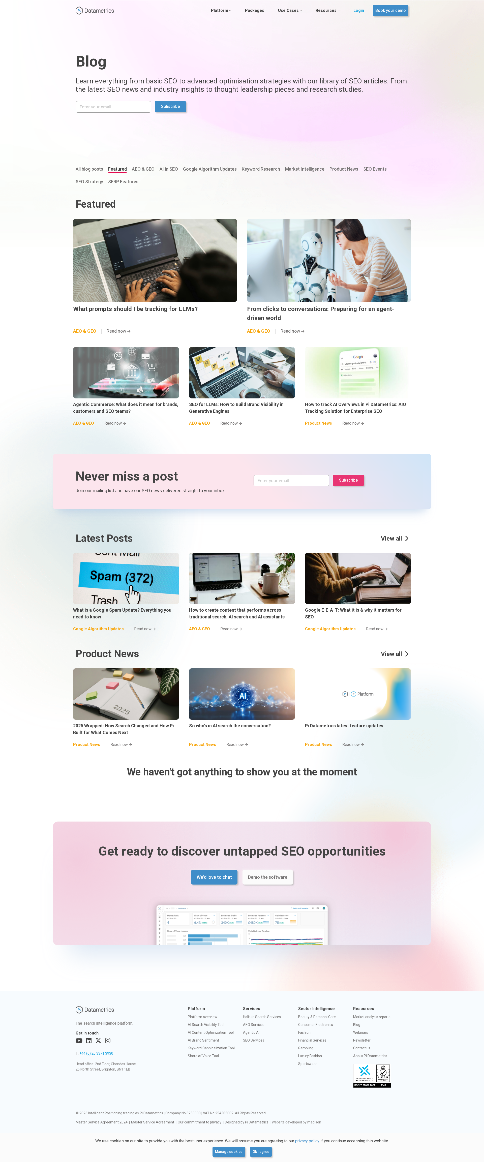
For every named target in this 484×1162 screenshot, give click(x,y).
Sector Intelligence (316, 1008)
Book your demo (390, 10)
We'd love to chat (214, 877)
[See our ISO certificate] (372, 1076)
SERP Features (123, 181)
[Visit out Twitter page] (98, 1040)
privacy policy (307, 1141)
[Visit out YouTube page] (79, 1040)
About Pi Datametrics (370, 1056)
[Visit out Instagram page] (107, 1040)
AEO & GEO (143, 169)
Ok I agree (261, 1152)
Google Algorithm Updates (210, 169)
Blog (356, 1025)
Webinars (360, 1032)
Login (358, 10)
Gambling (305, 1048)
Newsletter (362, 1040)
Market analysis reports (371, 1017)
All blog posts (89, 169)
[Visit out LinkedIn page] (89, 1040)
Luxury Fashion (310, 1056)
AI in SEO (169, 169)
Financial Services (312, 1040)
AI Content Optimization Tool (211, 1032)
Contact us (361, 1048)
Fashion (304, 1032)
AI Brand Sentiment (203, 1040)
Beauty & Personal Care (317, 1017)
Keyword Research (261, 169)
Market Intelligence (304, 169)
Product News (343, 169)
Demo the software (267, 877)
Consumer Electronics (315, 1025)
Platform (219, 10)
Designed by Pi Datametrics (246, 1122)
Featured (117, 169)
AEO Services (253, 1025)
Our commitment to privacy (199, 1122)
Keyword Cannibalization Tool (211, 1048)
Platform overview (202, 1017)
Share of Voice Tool (203, 1056)
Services (251, 1008)
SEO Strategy (89, 181)
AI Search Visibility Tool (206, 1025)
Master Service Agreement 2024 (102, 1122)
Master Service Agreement (152, 1122)
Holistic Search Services (262, 1017)
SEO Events (375, 169)
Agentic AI (251, 1032)
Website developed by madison (296, 1122)
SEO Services (253, 1040)
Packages (254, 10)
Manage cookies (229, 1152)
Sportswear (307, 1064)
